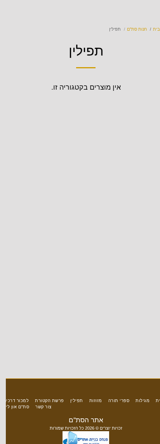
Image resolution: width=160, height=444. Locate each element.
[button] (151, 11)
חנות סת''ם (130, 29)
